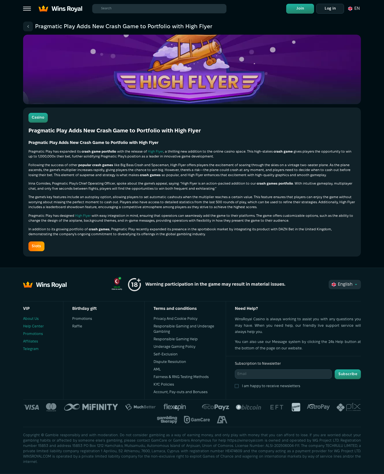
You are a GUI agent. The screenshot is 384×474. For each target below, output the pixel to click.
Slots (36, 246)
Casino (38, 117)
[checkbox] (237, 386)
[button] (353, 9)
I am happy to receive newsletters (271, 386)
